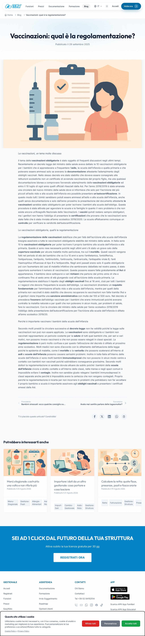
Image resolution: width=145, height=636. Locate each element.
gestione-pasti (24, 502)
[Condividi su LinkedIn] (109, 416)
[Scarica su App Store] (118, 589)
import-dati (58, 506)
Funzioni (30, 6)
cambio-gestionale (69, 506)
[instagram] (91, 605)
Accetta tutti (131, 623)
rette (104, 503)
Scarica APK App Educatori (123, 609)
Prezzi (41, 6)
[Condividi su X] (102, 416)
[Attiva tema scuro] (106, 6)
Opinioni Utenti (46, 609)
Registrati (7, 593)
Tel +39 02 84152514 (85, 598)
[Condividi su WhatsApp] (117, 416)
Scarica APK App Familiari (122, 604)
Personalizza (110, 623)
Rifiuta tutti (90, 623)
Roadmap (43, 603)
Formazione (74, 6)
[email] (81, 605)
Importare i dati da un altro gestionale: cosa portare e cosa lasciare (70, 485)
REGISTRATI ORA (72, 557)
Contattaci (79, 593)
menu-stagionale (13, 502)
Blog (86, 6)
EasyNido (7, 609)
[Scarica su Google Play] (120, 597)
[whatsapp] (86, 605)
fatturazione (116, 503)
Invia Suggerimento (48, 598)
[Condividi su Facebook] (94, 416)
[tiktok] (101, 605)
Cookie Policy (10, 631)
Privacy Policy (23, 631)
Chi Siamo (79, 588)
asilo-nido (46, 502)
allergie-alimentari (36, 502)
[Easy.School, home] (13, 6)
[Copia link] (124, 416)
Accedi (115, 6)
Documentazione (56, 6)
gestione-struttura (89, 506)
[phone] (76, 605)
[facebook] (96, 605)
